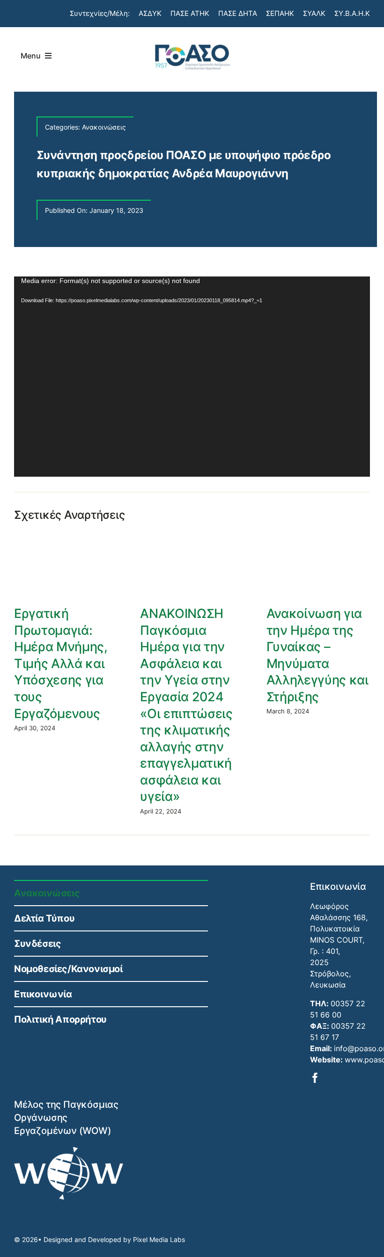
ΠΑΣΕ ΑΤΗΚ (189, 13)
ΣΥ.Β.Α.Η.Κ (352, 13)
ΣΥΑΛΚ (314, 13)
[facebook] (315, 1078)
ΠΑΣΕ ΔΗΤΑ (237, 13)
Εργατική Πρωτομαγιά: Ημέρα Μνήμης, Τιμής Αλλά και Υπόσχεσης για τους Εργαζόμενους (61, 663)
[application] (192, 376)
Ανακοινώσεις (104, 127)
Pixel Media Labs (159, 1239)
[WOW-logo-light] (68, 1150)
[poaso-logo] (192, 42)
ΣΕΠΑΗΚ (280, 13)
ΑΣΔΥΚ (150, 13)
